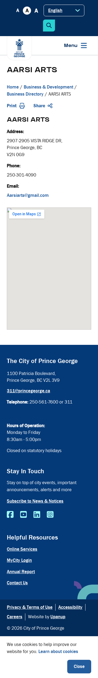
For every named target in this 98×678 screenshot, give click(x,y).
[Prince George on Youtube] (23, 515)
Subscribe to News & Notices (35, 501)
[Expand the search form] (49, 25)
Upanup (57, 617)
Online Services (22, 549)
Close (79, 666)
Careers (14, 617)
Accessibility (70, 607)
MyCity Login (19, 560)
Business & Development (48, 87)
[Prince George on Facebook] (10, 515)
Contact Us (17, 583)
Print (12, 106)
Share (39, 106)
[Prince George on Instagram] (50, 515)
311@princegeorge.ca (28, 391)
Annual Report (21, 572)
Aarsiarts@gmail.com (28, 195)
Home (13, 87)
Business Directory (25, 94)
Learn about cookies (58, 651)
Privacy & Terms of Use (30, 607)
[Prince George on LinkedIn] (36, 515)
